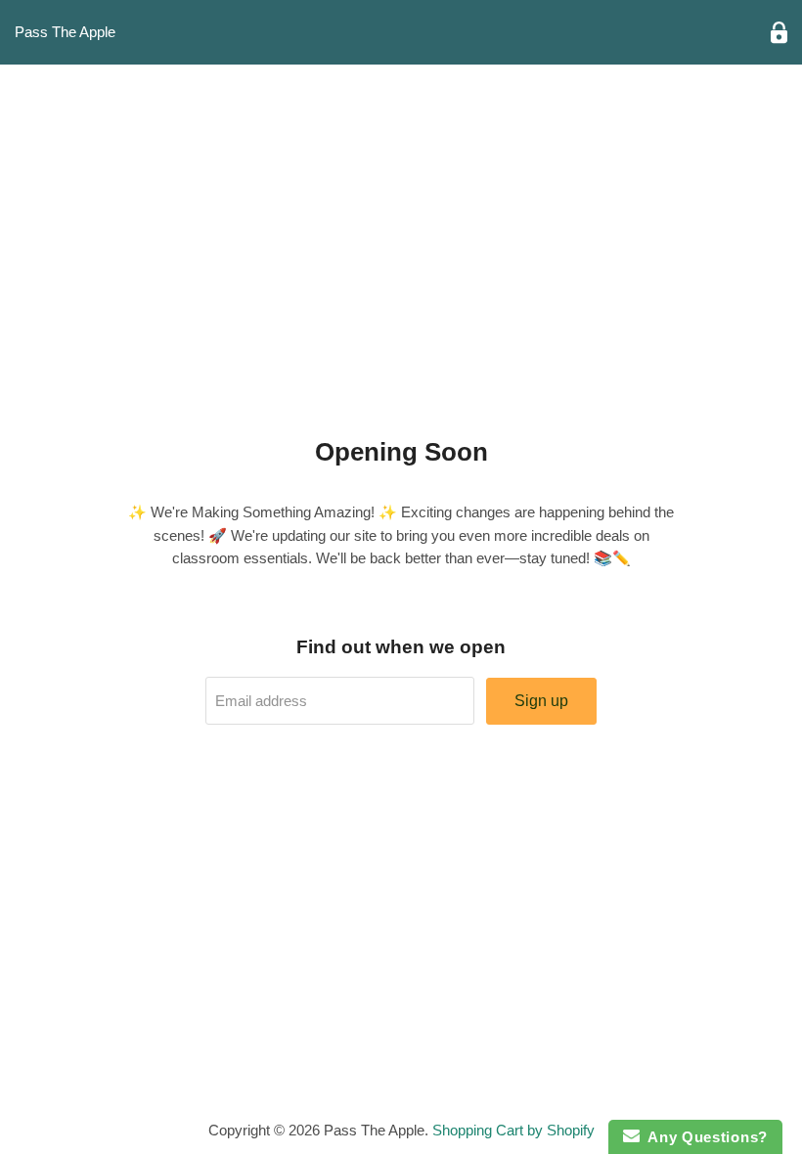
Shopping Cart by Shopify (513, 1130)
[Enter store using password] (779, 33)
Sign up (541, 700)
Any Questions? (704, 1137)
